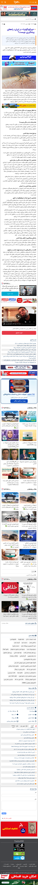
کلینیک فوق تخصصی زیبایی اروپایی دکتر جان (25, 663)
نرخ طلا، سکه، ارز (12, 711)
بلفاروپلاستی (13, 639)
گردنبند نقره (17, 643)
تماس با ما (6, 864)
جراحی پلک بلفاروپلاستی (30, 659)
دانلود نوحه (19, 673)
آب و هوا (14, 715)
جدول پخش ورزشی (11, 721)
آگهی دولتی (15, 866)
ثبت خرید (10, 294)
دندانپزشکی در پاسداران (30, 673)
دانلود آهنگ (5, 649)
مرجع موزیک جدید (31, 649)
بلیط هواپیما (21, 639)
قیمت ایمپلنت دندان (31, 639)
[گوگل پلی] (19, 850)
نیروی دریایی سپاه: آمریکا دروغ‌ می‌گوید (26, 778)
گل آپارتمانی (23, 656)
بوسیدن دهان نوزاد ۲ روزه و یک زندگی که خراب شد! (22, 703)
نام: (35, 792)
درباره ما (12, 864)
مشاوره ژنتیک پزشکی (14, 666)
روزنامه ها (32, 711)
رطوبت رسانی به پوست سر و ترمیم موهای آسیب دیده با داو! (21, 354)
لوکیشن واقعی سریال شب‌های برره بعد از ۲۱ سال (24, 749)
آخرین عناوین (32, 726)
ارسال (3, 813)
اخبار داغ (23, 726)
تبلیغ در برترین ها (23, 866)
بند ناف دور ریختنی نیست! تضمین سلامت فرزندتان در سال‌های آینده (20, 360)
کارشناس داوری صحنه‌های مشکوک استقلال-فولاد (24, 772)
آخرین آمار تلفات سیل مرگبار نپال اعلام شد (26, 752)
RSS (19, 868)
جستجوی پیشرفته (7, 866)
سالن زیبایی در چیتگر (20, 669)
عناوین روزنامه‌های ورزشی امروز (27, 735)
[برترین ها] (17, 2)
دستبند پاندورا (16, 646)
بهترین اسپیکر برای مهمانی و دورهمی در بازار (25, 343)
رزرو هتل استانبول (7, 653)
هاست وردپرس (11, 673)
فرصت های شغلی (32, 866)
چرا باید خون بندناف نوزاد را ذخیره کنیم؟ (26, 345)
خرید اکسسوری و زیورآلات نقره (28, 646)
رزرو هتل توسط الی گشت (30, 653)
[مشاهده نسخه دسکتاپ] (2, 2)
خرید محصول (19, 333)
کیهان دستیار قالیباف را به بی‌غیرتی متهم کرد (25, 729)
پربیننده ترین (13, 726)
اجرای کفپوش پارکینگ (30, 679)
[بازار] (19, 854)
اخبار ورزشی (19, 864)
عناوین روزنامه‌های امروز (29, 738)
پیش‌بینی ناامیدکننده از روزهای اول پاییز (26, 755)
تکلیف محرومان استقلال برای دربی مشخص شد (25, 744)
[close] (1, 873)
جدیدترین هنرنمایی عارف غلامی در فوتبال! (26, 769)
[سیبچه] (19, 845)
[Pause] (21, 294)
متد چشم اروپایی (32, 656)
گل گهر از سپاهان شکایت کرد (29, 767)
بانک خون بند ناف (19, 679)
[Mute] (24, 294)
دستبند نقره (24, 643)
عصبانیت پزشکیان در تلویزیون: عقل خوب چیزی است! (23, 764)
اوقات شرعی (31, 721)
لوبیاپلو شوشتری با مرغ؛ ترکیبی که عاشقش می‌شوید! (24, 775)
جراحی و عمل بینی (8, 679)
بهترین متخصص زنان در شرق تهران (27, 676)
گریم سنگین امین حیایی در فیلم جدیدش (25, 784)
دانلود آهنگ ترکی (13, 676)
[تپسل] (2, 283)
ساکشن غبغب (32, 643)
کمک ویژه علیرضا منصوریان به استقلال (27, 741)
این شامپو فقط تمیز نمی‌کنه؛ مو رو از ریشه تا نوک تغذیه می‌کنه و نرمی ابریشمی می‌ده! (19, 357)
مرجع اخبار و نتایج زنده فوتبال (18, 649)
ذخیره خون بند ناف (31, 669)
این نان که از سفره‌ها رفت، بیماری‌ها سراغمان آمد (22, 694)
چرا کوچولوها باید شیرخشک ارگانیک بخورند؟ (25, 362)
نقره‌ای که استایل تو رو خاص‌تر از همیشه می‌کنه (25, 348)
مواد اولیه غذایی (17, 653)
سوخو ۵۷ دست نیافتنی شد (29, 732)
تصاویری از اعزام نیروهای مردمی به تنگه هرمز (24, 781)
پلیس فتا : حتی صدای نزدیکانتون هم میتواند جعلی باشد (22, 350)
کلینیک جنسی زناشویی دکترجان (28, 666)
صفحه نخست (32, 864)
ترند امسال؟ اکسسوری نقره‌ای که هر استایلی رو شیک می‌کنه (22, 352)
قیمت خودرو (31, 715)
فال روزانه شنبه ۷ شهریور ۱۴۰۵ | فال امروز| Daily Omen (23, 746)
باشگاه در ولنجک (14, 656)
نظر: (35, 799)
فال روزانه (14, 718)
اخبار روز (25, 864)
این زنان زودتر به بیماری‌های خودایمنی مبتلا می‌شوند (22, 697)
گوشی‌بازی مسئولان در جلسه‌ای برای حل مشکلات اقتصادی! (22, 761)
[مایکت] (19, 858)
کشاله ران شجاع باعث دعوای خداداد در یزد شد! (24, 758)
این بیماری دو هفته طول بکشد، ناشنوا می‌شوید (23, 692)
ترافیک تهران (31, 718)
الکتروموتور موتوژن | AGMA (29, 683)
